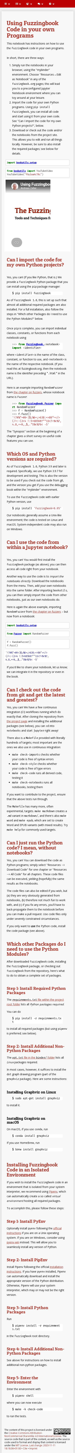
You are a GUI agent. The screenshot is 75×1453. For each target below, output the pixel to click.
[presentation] (63, 865)
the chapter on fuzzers (28, 392)
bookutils (20, 171)
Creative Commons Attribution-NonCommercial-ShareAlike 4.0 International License (32, 1434)
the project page (17, 721)
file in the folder (33, 1057)
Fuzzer (18, 633)
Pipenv (53, 1191)
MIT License (22, 1445)
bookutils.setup (26, 162)
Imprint (33, 1448)
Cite (25, 1448)
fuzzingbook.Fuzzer (40, 403)
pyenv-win (13, 1242)
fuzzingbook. (35, 344)
